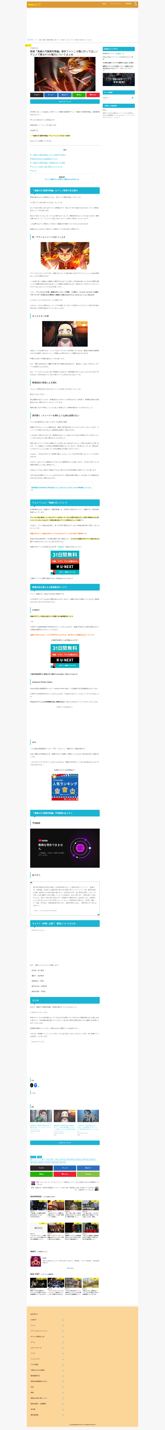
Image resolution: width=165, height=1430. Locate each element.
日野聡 (79, 1159)
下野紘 (64, 1159)
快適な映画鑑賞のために (39, 1381)
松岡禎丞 (86, 1159)
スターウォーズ (36, 1348)
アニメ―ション (36, 1159)
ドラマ (33, 1353)
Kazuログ (34, 4)
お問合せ (104, 3)
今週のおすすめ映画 (37, 1370)
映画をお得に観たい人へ (39, 1398)
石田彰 (93, 1159)
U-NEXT (118, 53)
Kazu (44, 1258)
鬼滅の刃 (42, 1162)
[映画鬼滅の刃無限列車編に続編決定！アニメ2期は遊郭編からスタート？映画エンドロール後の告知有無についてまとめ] (64, 1116)
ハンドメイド (35, 1359)
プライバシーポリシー (116, 3)
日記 (32, 1387)
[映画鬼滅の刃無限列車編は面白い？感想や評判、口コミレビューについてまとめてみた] (41, 1116)
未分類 (33, 1409)
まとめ (34, 170)
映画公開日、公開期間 (38, 1404)
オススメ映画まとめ (37, 1336)
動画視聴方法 (35, 1375)
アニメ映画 (46, 1159)
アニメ (34, 1157)
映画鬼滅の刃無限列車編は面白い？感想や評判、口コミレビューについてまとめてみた (41, 1127)
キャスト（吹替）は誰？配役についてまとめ (47, 166)
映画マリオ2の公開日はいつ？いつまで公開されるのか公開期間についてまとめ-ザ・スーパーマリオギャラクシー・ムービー (119, 115)
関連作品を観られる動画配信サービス (45, 159)
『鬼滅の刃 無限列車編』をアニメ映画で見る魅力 (49, 155)
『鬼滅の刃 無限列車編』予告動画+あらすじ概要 (48, 163)
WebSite (71, 1268)
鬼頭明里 (63, 1162)
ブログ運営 (34, 1364)
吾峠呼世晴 (71, 1159)
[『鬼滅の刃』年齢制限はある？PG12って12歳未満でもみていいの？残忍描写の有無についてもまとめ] (88, 1116)
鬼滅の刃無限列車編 (53, 1162)
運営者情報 (128, 3)
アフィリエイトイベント (39, 1331)
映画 (40, 1157)
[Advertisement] (82, 24)
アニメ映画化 (55, 1159)
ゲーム (33, 1342)
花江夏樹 (34, 1162)
